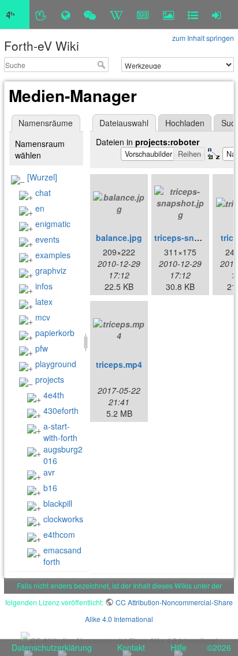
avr (49, 472)
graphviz (50, 270)
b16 (50, 487)
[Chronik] (65, 14)
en (39, 208)
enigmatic (52, 223)
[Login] (216, 14)
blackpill (57, 503)
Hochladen (184, 123)
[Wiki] (116, 14)
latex (44, 301)
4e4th (53, 395)
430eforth (61, 410)
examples (52, 255)
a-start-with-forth (60, 431)
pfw (41, 348)
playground (55, 364)
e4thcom (59, 534)
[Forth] (41, 14)
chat (43, 192)
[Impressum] (193, 14)
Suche (102, 65)
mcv (42, 317)
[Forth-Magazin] (143, 14)
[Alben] (168, 14)
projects (49, 379)
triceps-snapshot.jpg (195, 237)
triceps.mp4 (119, 364)
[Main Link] (14, 14)
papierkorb (55, 332)
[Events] (90, 14)
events (47, 239)
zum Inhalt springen (203, 38)
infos (44, 286)
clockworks (63, 519)
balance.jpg (119, 237)
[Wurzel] (42, 177)
